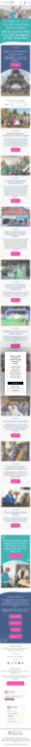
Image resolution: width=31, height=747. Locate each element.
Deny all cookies (15, 387)
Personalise (15, 390)
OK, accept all (15, 383)
